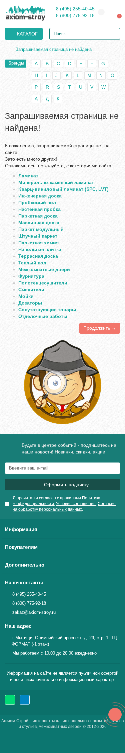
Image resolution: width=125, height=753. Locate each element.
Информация (21, 529)
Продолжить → (99, 328)
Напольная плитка (39, 249)
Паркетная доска (38, 216)
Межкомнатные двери (44, 269)
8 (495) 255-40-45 (75, 8)
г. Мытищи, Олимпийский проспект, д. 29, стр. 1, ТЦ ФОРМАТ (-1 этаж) (64, 641)
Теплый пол (32, 262)
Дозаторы (30, 303)
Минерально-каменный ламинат (56, 182)
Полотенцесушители (42, 282)
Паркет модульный (41, 229)
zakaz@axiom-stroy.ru (34, 612)
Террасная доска (38, 256)
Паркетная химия (38, 242)
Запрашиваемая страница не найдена (54, 49)
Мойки (26, 296)
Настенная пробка (39, 209)
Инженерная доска (40, 195)
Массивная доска (38, 222)
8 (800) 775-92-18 (75, 15)
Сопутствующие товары (47, 309)
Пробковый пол (37, 202)
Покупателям (21, 547)
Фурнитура (31, 276)
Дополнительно (24, 565)
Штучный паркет (37, 236)
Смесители (31, 289)
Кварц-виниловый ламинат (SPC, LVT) (63, 189)
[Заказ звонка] (115, 714)
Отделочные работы (42, 316)
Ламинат (28, 175)
